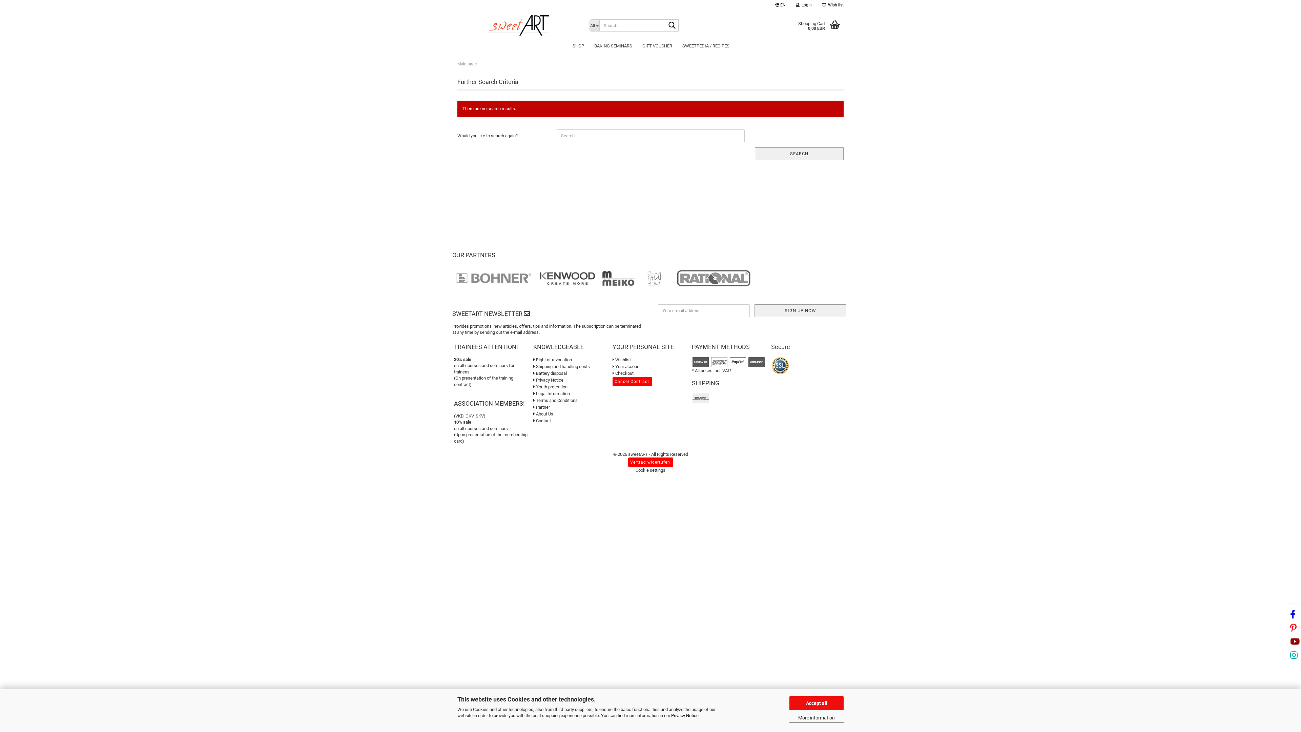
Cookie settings (650, 470)
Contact (543, 420)
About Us (544, 413)
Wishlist (622, 359)
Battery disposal (551, 373)
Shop (578, 45)
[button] (780, 6)
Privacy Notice (685, 715)
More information (816, 717)
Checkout (624, 373)
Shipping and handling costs (562, 366)
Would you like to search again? (487, 135)
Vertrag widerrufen (650, 462)
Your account (627, 366)
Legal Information (552, 393)
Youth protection (551, 386)
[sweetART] (518, 25)
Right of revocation (553, 359)
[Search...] (672, 26)
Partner (542, 407)
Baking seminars (613, 45)
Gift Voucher (657, 45)
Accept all (816, 703)
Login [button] (806, 5)
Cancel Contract (632, 381)
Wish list (835, 5)
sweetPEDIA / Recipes (705, 45)
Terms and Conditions (556, 400)
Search (799, 153)
